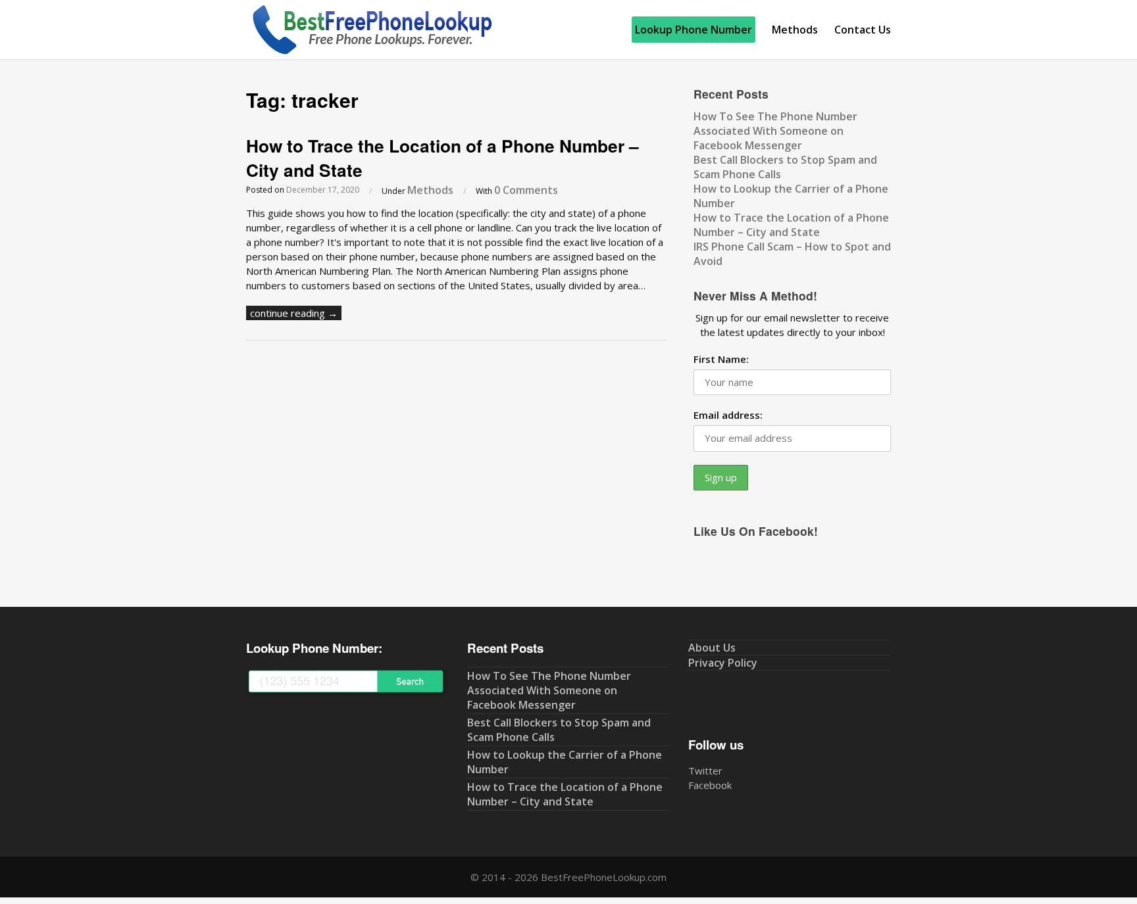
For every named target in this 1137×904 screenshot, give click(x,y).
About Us (712, 647)
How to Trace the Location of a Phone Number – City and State (442, 157)
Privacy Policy (722, 662)
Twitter (705, 770)
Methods (795, 29)
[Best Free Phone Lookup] (371, 52)
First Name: (721, 359)
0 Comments (526, 190)
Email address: (728, 414)
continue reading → (294, 313)
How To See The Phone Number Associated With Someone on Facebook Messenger (775, 131)
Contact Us (862, 29)
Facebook (710, 785)
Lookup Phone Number (693, 29)
